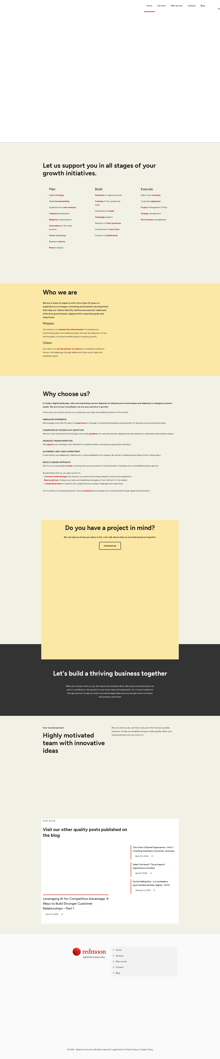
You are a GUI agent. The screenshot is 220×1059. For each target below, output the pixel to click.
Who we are (121, 961)
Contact (120, 967)
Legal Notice (118, 1049)
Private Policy (131, 1049)
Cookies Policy (146, 1049)
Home (118, 950)
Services (119, 956)
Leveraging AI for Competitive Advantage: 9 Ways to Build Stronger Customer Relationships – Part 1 (75, 903)
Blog (118, 973)
